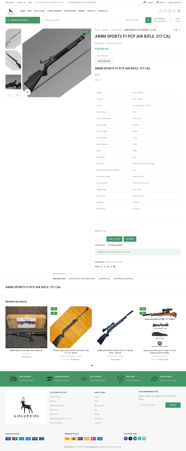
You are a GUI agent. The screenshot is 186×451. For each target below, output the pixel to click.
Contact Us (54, 410)
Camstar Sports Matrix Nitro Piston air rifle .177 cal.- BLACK (71, 352)
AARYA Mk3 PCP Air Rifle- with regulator (26, 350)
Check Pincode (104, 61)
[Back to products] (176, 30)
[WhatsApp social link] (174, 11)
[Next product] (179, 30)
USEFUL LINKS (99, 392)
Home (97, 30)
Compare (97, 423)
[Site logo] (10, 11)
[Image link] (26, 407)
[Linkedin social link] (169, 11)
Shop (96, 401)
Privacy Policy (55, 396)
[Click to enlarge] (27, 92)
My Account (99, 405)
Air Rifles (106, 30)
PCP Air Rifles (117, 30)
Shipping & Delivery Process (60, 418)
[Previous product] (172, 30)
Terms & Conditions (57, 405)
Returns (53, 401)
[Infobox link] (160, 20)
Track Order (98, 418)
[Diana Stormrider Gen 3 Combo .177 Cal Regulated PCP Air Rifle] (160, 327)
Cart (96, 410)
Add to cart (114, 239)
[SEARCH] (148, 20)
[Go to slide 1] (91, 365)
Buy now (130, 239)
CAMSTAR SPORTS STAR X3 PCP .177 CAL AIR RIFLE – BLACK (115, 352)
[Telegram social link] (179, 11)
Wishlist (97, 414)
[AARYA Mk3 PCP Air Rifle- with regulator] (26, 327)
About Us (53, 414)
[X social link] (165, 11)
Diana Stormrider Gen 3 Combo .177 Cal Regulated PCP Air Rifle (160, 352)
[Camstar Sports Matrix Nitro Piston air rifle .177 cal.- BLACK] (71, 327)
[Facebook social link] (160, 11)
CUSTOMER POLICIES (58, 392)
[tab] (59, 277)
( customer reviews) (113, 43)
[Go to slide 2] (94, 365)
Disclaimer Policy (56, 423)
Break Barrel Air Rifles (74, 356)
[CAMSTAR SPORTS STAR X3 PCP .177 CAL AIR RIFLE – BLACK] (115, 327)
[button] (9, 95)
